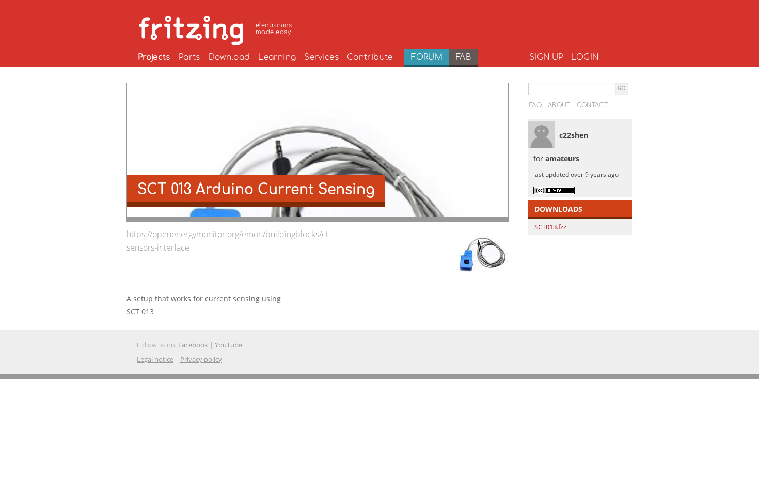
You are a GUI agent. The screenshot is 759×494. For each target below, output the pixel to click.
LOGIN (584, 57)
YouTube (228, 344)
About (559, 105)
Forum (426, 57)
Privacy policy (201, 359)
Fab (463, 57)
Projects (154, 57)
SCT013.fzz (550, 226)
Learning (277, 57)
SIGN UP (546, 57)
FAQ (535, 105)
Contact (592, 105)
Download (229, 57)
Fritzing (216, 28)
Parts (189, 57)
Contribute (370, 57)
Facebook (193, 344)
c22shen (573, 135)
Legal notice (155, 359)
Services (321, 57)
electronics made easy (274, 28)
